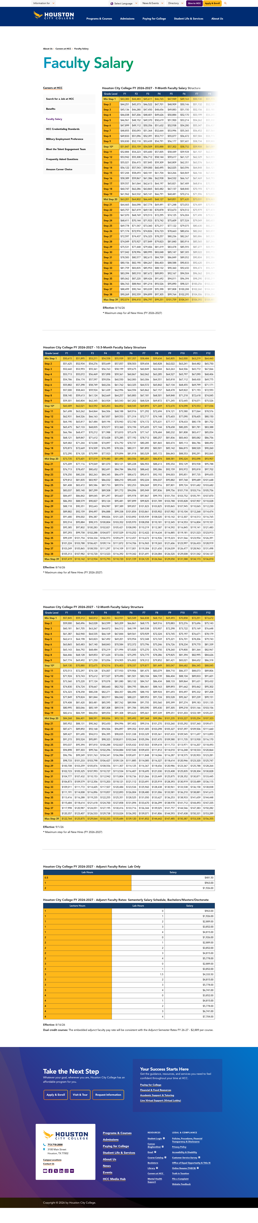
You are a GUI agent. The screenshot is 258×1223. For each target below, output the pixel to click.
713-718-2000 (55, 1144)
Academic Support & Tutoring (157, 1095)
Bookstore (153, 1163)
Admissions (127, 18)
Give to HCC (194, 3)
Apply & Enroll (212, 3)
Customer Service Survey (184, 1157)
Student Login (155, 1138)
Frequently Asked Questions (62, 159)
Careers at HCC (63, 48)
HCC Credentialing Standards (62, 129)
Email (150, 1152)
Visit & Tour (80, 1094)
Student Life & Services (188, 18)
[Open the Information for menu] (53, 3)
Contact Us (48, 1164)
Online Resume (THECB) (184, 1168)
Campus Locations (52, 1160)
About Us (217, 18)
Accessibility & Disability (184, 1152)
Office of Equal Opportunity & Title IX (191, 1163)
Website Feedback (181, 1184)
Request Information (108, 1094)
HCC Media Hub (114, 1179)
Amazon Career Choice (59, 169)
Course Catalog (155, 1157)
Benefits (50, 108)
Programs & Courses (99, 18)
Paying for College (154, 18)
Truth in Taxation (180, 1173)
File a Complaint (180, 1179)
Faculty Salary (54, 119)
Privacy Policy (179, 1147)
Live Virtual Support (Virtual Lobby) (160, 1100)
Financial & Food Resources (155, 1090)
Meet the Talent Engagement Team (66, 149)
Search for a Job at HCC (60, 98)
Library (151, 1168)
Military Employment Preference (64, 139)
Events (107, 1172)
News (107, 1166)
